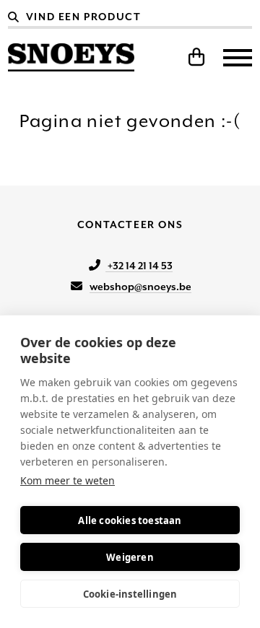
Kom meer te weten (67, 480)
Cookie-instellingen (130, 594)
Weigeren (130, 557)
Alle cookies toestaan (129, 520)
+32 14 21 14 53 (139, 265)
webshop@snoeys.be (140, 286)
